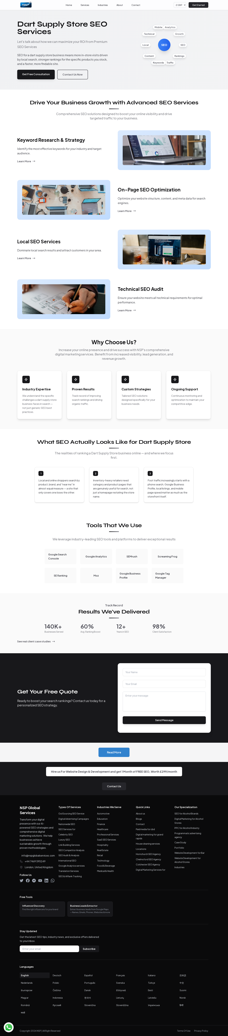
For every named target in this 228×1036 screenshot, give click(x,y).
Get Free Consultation (36, 74)
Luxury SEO (64, 839)
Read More (114, 752)
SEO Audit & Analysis (68, 855)
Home (69, 5)
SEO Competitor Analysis (71, 850)
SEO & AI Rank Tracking (70, 876)
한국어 (87, 997)
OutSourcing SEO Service (71, 813)
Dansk (87, 990)
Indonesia (58, 997)
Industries (103, 5)
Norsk (183, 997)
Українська (154, 1005)
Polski (56, 982)
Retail (100, 855)
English (25, 975)
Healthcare (102, 829)
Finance (101, 824)
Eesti (150, 990)
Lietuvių (120, 997)
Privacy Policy (201, 1030)
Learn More (24, 161)
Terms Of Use (183, 1030)
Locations (141, 848)
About (119, 5)
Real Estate (102, 850)
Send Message (164, 720)
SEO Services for (66, 829)
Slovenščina (122, 1005)
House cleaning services (148, 843)
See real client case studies (34, 641)
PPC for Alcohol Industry (186, 828)
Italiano (152, 975)
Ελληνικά (121, 990)
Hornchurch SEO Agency (148, 854)
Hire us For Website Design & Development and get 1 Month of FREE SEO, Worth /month (114, 771)
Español (88, 975)
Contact (136, 5)
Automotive (103, 813)
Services (85, 5)
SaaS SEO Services (106, 839)
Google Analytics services (71, 865)
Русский (57, 1005)
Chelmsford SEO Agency (148, 859)
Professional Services (108, 834)
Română (25, 1005)
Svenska (120, 982)
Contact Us (114, 786)
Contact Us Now (73, 74)
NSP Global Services (30, 810)
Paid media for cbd (145, 829)
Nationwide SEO (66, 824)
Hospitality (102, 844)
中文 (182, 982)
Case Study (180, 842)
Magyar (25, 997)
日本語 (183, 975)
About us (140, 813)
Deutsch (57, 975)
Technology (103, 860)
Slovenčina (90, 1005)
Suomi (183, 990)
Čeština (57, 990)
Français (120, 975)
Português (89, 982)
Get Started (198, 5)
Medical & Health (105, 871)
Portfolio (179, 847)
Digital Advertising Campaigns (73, 818)
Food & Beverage (106, 865)
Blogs (139, 818)
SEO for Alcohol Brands (186, 813)
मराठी (23, 1012)
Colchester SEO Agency (148, 864)
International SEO (67, 860)
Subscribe (89, 948)
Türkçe (151, 982)
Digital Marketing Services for (150, 869)
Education (102, 818)
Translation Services (68, 871)
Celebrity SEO (65, 834)
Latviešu (152, 997)
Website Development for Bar (189, 852)
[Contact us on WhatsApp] (9, 1027)
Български (26, 990)
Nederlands (27, 982)
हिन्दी (181, 1005)
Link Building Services (69, 844)
